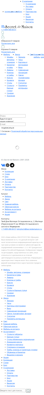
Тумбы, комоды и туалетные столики (22, 350)
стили (16, 11)
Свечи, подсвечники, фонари (24, 77)
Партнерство (31, 11)
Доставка (29, 6)
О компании (27, 1)
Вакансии (30, 19)
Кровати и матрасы (15, 344)
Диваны (10, 70)
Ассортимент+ (11, 212)
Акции (28, 17)
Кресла (10, 78)
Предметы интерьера (16, 319)
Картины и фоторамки (16, 306)
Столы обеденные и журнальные (20, 339)
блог (20, 11)
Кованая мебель (11, 204)
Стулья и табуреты (14, 334)
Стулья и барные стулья (10, 88)
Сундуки (10, 93)
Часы (20, 59)
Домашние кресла (14, 342)
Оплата (29, 9)
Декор (17, 54)
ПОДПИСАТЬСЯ (7, 128)
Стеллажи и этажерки (16, 347)
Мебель (6, 54)
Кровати (10, 80)
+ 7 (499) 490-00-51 (8, 29)
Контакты (30, 22)
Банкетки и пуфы (14, 275)
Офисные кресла (12, 207)
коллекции (9, 11)
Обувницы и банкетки (16, 352)
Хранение (11, 96)
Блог (27, 14)
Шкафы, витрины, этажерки (11, 59)
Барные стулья (13, 337)
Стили (7, 174)
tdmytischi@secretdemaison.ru (29, 229)
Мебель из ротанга (13, 209)
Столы (9, 83)
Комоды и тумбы (14, 280)
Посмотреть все (8, 43)
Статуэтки (22, 83)
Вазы (20, 67)
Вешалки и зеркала (15, 355)
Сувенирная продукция (16, 311)
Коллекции (9, 171)
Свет (7, 201)
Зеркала (21, 57)
